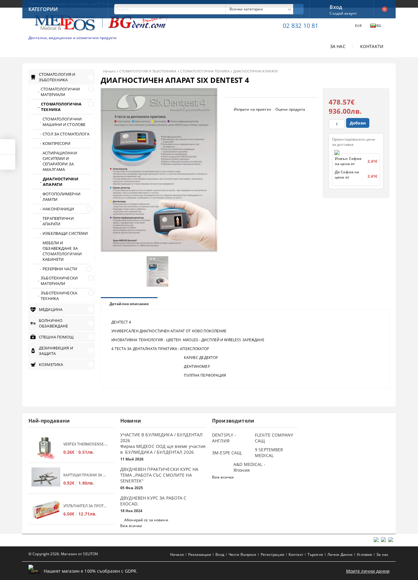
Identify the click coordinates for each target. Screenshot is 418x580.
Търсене (315, 554)
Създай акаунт (343, 13)
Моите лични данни (368, 571)
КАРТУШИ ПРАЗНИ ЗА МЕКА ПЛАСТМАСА (85, 475)
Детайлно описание (129, 303)
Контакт (296, 554)
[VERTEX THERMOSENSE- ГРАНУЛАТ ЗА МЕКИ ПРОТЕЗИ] (46, 448)
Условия (364, 554)
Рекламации (199, 554)
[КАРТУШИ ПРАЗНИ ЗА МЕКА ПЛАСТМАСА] (46, 478)
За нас (382, 554)
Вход (336, 6)
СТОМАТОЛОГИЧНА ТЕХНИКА (205, 71)
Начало (109, 71)
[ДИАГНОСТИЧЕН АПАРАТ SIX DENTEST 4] (159, 250)
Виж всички (131, 525)
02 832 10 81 (300, 25)
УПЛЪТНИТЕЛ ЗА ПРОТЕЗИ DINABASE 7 (85, 505)
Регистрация (272, 554)
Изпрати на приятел (252, 109)
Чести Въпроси (242, 554)
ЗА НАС (337, 46)
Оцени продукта (290, 109)
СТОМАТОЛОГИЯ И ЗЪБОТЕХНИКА (148, 71)
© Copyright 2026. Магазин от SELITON (63, 553)
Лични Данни (340, 554)
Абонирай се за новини (146, 520)
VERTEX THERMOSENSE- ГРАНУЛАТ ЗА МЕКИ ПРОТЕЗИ (85, 444)
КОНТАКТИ (371, 46)
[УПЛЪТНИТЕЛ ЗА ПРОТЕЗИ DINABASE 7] (46, 509)
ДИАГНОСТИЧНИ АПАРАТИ (255, 71)
